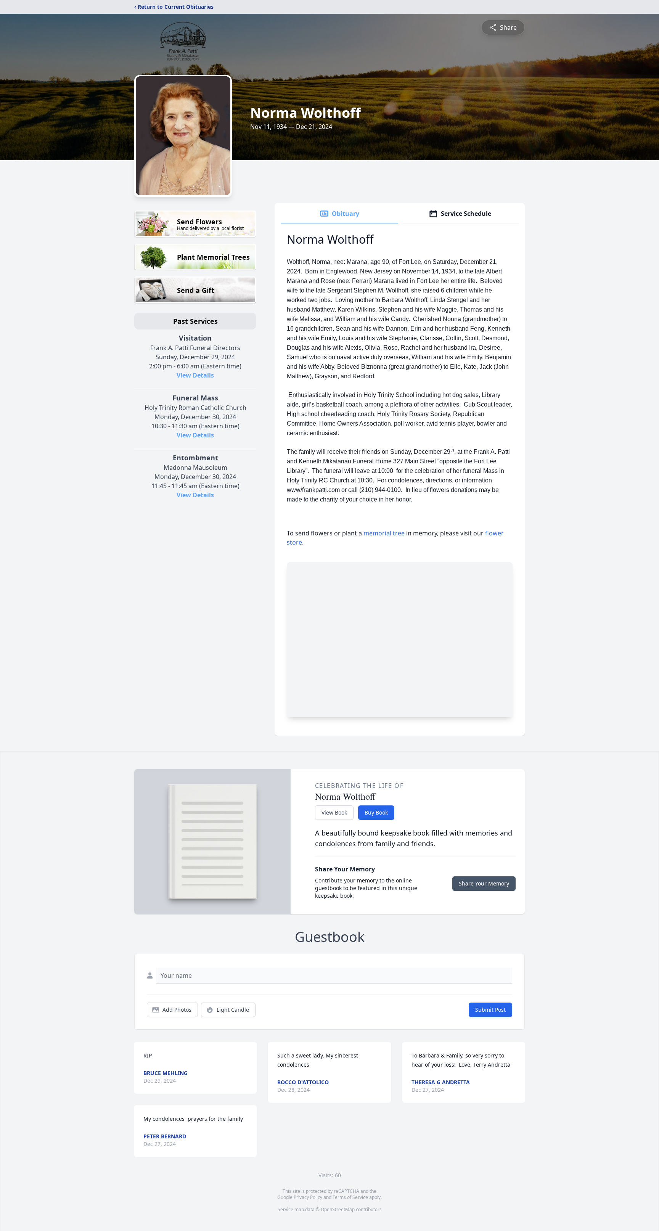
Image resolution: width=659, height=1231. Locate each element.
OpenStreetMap (338, 1209)
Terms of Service (350, 1197)
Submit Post (490, 1009)
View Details (195, 375)
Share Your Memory (484, 883)
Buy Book (376, 812)
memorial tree (384, 533)
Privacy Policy (308, 1197)
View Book (334, 812)
